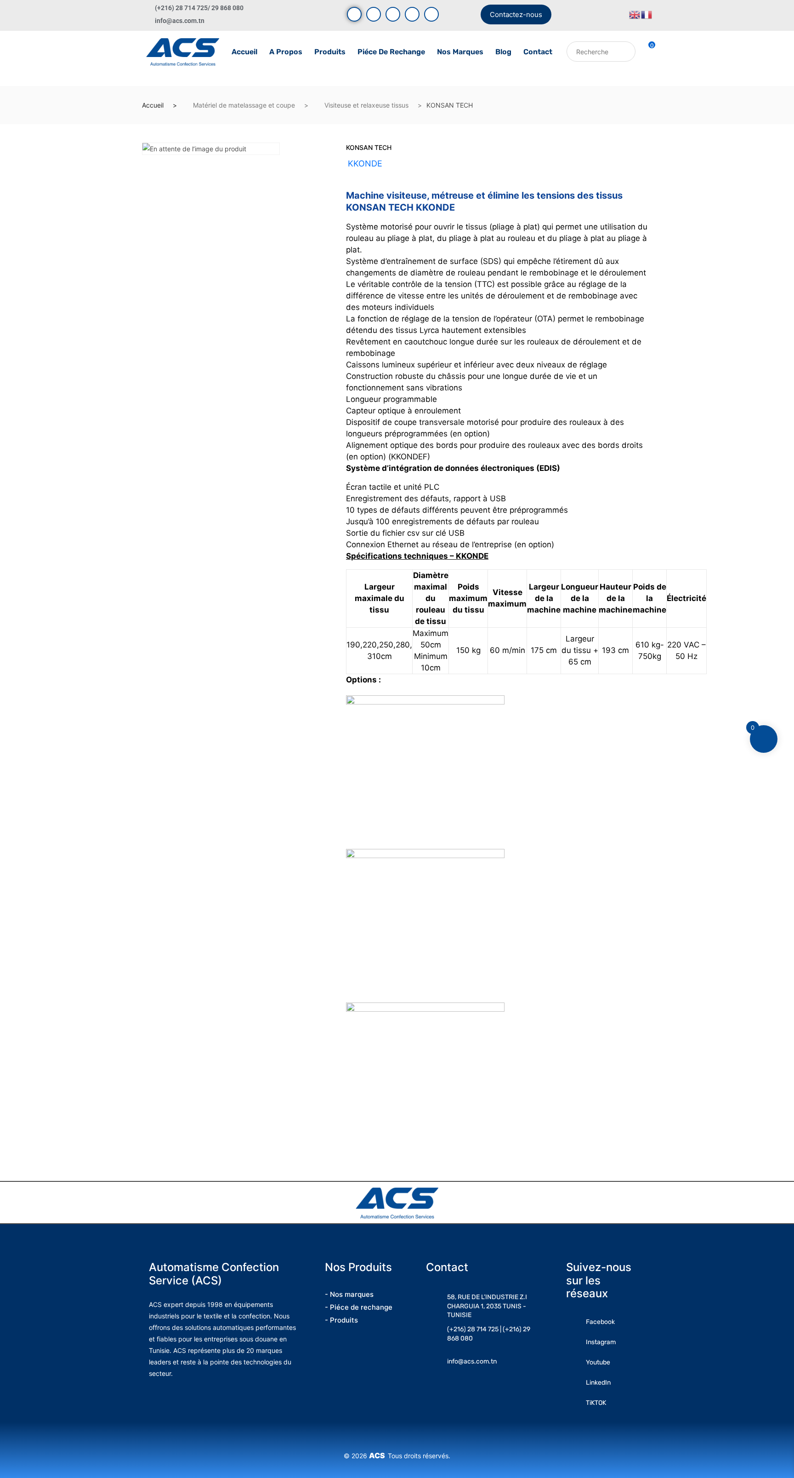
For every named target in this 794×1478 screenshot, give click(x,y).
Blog (503, 51)
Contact (537, 51)
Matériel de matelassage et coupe (244, 105)
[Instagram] (393, 14)
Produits (330, 51)
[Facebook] (354, 14)
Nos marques (460, 51)
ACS (378, 1455)
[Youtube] (373, 14)
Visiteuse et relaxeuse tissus (366, 105)
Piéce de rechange (391, 51)
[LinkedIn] (412, 14)
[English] (635, 14)
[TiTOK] (431, 14)
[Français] (647, 14)
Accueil (244, 51)
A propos (285, 51)
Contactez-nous (516, 14)
